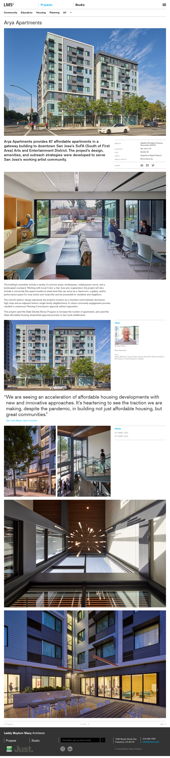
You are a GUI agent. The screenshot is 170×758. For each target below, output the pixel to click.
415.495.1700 (149, 738)
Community (10, 12)
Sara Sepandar (120, 350)
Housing (41, 12)
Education (26, 12)
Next (162, 724)
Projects (46, 4)
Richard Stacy (120, 346)
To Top (83, 724)
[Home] (9, 5)
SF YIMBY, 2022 (121, 433)
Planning (55, 12)
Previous (9, 724)
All (64, 12)
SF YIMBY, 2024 (121, 436)
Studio (80, 4)
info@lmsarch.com (151, 741)
